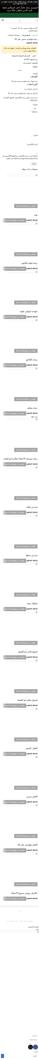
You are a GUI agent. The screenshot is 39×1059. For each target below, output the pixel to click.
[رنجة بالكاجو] (23, 333)
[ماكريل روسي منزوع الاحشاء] (23, 867)
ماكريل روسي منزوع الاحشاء (24, 893)
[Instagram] (33, 15)
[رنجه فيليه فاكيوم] (23, 237)
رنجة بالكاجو (32, 359)
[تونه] (23, 189)
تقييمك (35, 104)
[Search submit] (2, 1056)
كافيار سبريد (32, 796)
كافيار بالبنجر (32, 748)
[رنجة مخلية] (23, 382)
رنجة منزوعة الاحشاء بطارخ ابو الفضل (20, 458)
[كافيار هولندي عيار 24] (23, 819)
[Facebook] (36, 15)
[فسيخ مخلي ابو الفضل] (23, 674)
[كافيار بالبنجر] (23, 722)
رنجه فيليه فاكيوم (30, 263)
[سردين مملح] (23, 529)
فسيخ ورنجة (26, 35)
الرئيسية (35, 35)
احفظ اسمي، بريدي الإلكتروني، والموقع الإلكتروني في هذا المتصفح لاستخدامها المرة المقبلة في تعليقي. (20, 157)
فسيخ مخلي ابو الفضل (27, 700)
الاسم (35, 135)
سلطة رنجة (32, 603)
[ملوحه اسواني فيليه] (23, 285)
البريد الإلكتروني (32, 144)
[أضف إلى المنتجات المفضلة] (35, 210)
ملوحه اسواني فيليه (29, 311)
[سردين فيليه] (23, 481)
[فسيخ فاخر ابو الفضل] (23, 625)
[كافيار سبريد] (23, 770)
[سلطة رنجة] (23, 577)
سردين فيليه (32, 507)
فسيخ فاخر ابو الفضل (28, 651)
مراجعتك (34, 112)
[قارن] (5, 206)
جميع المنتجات (33, 1039)
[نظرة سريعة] (11, 206)
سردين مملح (32, 555)
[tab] (20, 70)
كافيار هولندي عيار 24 (28, 845)
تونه (36, 215)
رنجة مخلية (32, 408)
